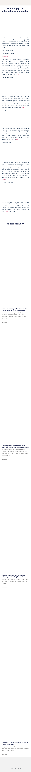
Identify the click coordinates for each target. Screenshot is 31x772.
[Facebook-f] (18, 768)
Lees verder (4, 322)
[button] (23, 3)
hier (19, 74)
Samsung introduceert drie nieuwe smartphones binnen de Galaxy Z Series (15, 446)
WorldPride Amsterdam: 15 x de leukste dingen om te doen (15, 743)
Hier (7, 211)
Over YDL (13, 768)
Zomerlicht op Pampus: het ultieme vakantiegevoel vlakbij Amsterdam (13, 576)
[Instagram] (20, 768)
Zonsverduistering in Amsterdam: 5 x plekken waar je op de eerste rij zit (14, 309)
